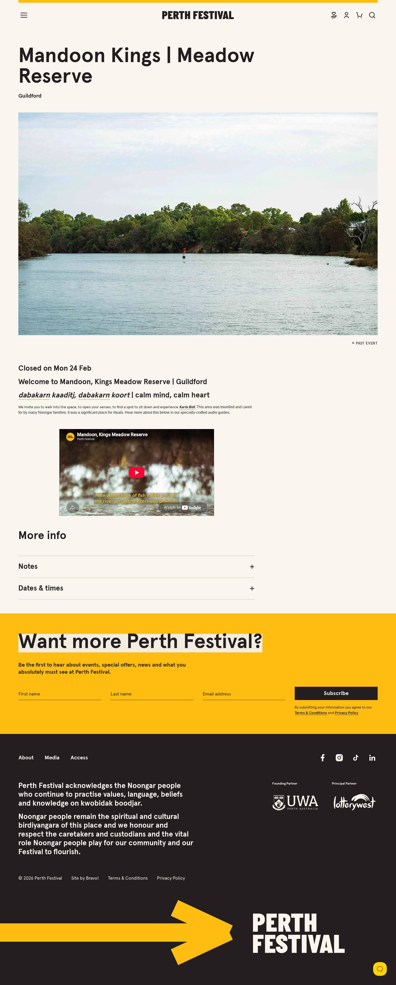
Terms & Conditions (128, 878)
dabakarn (34, 395)
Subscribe (336, 693)
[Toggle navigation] (23, 15)
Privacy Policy (171, 878)
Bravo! (92, 878)
